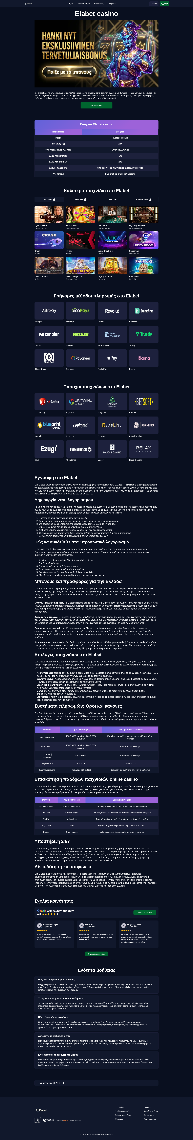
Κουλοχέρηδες (142, 199)
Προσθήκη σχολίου (144, 912)
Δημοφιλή (47, 199)
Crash (110, 199)
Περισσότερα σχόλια (96, 954)
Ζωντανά (79, 199)
